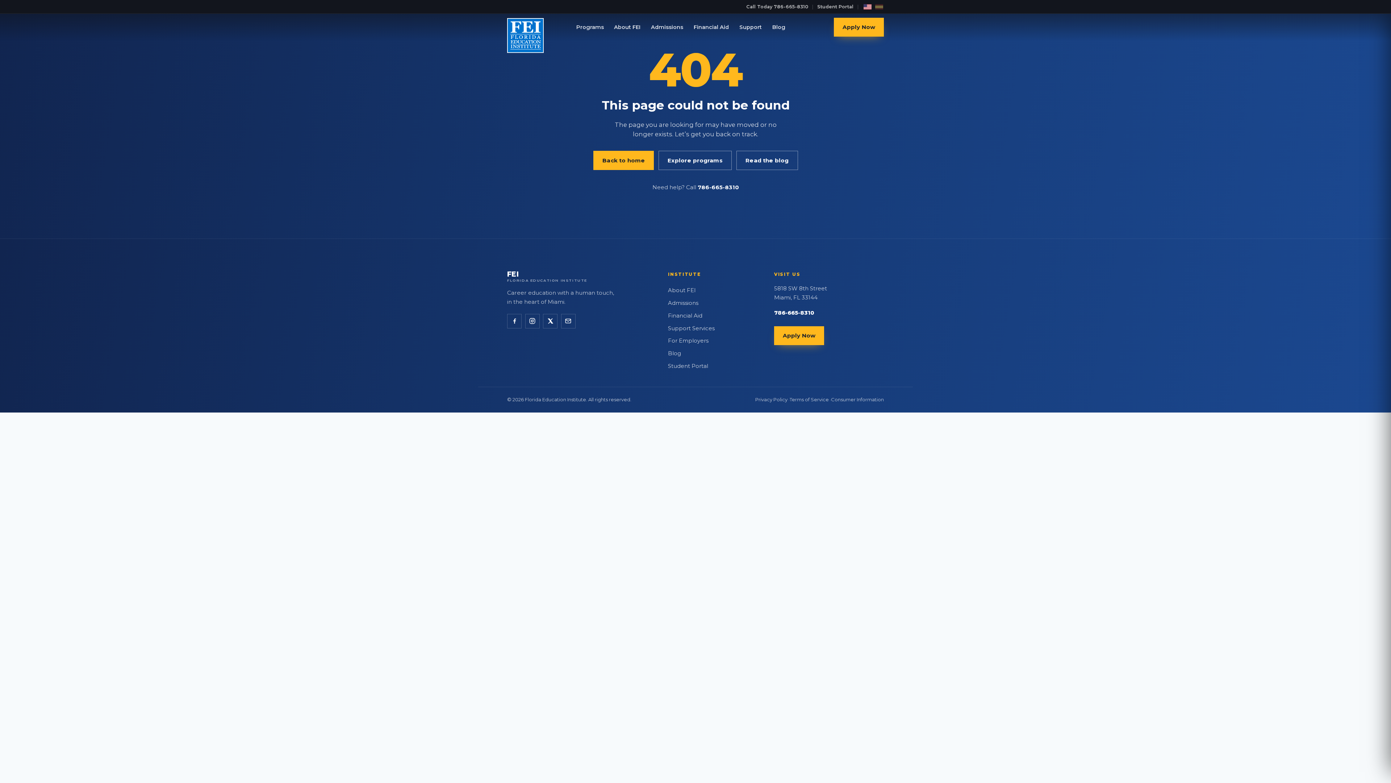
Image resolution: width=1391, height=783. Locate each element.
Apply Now (859, 27)
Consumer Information (857, 399)
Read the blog (767, 160)
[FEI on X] (550, 321)
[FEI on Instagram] (532, 321)
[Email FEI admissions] (568, 321)
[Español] (879, 7)
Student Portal (835, 6)
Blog (778, 27)
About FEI (627, 27)
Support (750, 27)
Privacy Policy (771, 399)
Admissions (667, 27)
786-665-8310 (718, 187)
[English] (867, 7)
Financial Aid (711, 27)
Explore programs (695, 160)
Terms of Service (809, 399)
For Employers (688, 340)
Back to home (623, 160)
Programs (590, 27)
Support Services (691, 328)
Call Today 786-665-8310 (777, 6)
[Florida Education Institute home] (517, 27)
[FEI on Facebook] (514, 321)
